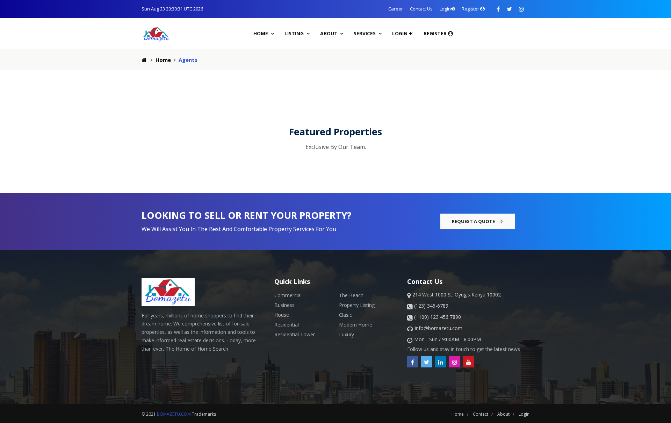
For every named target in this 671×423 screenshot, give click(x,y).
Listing (294, 33)
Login (445, 9)
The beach (351, 295)
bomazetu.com (174, 414)
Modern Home (355, 324)
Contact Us (421, 9)
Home (261, 33)
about (504, 414)
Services (365, 33)
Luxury (346, 334)
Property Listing (357, 305)
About (329, 33)
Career (395, 9)
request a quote (473, 221)
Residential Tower (294, 334)
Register (471, 9)
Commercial (288, 295)
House (281, 314)
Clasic (345, 314)
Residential (286, 324)
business (284, 305)
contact (481, 414)
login (524, 414)
